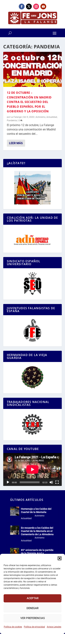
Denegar (32, 608)
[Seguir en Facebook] (22, 6)
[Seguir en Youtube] (43, 6)
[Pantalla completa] (57, 482)
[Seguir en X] (29, 6)
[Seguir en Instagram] (36, 6)
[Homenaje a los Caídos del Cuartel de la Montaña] (14, 511)
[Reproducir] (8, 482)
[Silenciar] (51, 482)
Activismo (41, 117)
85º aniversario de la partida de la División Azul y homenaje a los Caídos (37, 553)
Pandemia (12, 120)
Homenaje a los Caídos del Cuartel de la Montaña (36, 510)
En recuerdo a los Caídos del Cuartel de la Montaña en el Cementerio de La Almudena (37, 531)
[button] (59, 558)
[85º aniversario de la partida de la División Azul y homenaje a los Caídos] (14, 552)
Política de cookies (13, 627)
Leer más (16, 143)
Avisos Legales (54, 627)
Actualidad (51, 117)
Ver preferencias (32, 618)
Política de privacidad (34, 627)
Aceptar (32, 598)
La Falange (16, 117)
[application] (32, 469)
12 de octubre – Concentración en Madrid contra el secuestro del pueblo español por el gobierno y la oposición (29, 102)
